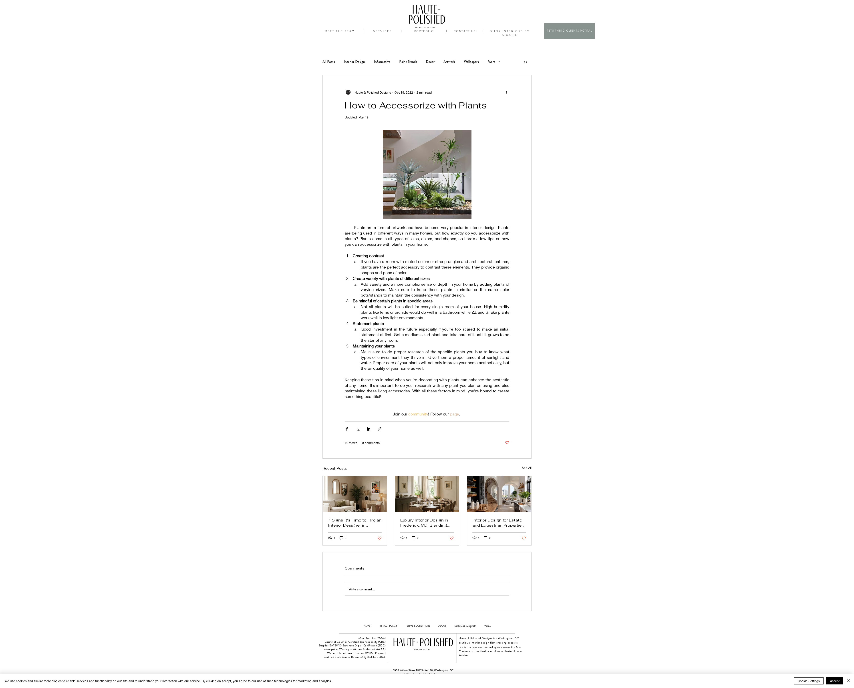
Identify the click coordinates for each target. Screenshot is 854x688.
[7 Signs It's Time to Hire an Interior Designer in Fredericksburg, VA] (355, 494)
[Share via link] (379, 429)
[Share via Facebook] (347, 429)
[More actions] (506, 92)
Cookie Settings (809, 681)
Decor (430, 62)
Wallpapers (471, 62)
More (491, 62)
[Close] (848, 680)
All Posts (328, 62)
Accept (835, 681)
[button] (526, 62)
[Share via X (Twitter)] (358, 429)
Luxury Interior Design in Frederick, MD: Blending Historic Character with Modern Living (424, 523)
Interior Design (354, 62)
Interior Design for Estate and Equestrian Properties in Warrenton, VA (498, 523)
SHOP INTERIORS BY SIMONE (509, 33)
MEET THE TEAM (340, 31)
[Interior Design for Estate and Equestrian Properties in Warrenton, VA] (499, 494)
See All (527, 467)
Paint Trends (408, 62)
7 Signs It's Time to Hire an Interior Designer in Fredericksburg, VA (354, 523)
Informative (382, 62)
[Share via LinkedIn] (369, 429)
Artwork (449, 62)
